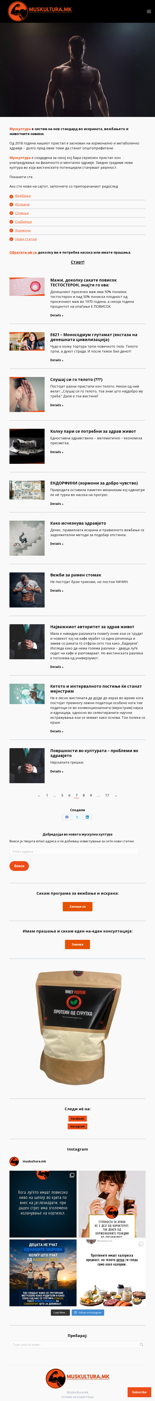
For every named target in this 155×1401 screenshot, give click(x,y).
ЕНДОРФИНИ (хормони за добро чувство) (94, 483)
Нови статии (26, 239)
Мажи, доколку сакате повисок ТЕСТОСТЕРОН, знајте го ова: (83, 282)
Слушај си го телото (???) (76, 379)
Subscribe (139, 1392)
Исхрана (22, 204)
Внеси (19, 866)
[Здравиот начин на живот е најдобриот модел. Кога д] (43, 1272)
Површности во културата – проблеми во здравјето (94, 753)
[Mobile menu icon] (149, 11)
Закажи (77, 944)
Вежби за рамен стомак (75, 575)
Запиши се (77, 906)
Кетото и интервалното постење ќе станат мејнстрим (96, 689)
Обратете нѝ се (23, 252)
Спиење (22, 213)
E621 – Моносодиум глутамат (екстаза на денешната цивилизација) (93, 337)
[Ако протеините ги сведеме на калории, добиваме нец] (112, 1272)
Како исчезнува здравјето (78, 523)
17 (107, 795)
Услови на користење (77, 1397)
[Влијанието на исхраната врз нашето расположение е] (43, 1204)
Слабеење (23, 221)
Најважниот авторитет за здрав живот (92, 626)
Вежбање (23, 195)
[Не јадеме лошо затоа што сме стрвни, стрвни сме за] (112, 1204)
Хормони (23, 230)
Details (55, 315)
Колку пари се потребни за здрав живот (93, 431)
